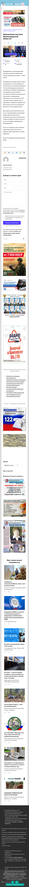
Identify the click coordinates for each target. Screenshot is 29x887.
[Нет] (27, 878)
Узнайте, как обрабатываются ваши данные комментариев (12, 233)
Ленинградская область (11, 53)
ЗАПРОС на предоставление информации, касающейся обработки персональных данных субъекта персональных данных (14, 838)
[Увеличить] (24, 281)
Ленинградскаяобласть (10, 147)
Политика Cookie (6, 845)
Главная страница (7, 29)
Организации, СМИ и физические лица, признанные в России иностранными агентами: (15, 394)
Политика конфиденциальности (14, 884)
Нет (17, 882)
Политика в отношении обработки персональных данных (14, 829)
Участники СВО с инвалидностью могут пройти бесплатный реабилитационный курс (14, 734)
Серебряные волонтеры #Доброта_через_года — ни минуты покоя (15, 583)
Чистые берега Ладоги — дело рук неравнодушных (13, 705)
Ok (12, 882)
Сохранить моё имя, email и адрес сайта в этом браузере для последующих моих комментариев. (14, 217)
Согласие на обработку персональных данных (14, 832)
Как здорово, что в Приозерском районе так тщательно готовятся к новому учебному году (14, 764)
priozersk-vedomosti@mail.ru (15, 857)
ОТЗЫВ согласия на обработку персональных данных (13, 842)
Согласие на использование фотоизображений (14, 834)
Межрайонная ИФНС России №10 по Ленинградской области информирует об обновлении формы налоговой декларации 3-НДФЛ (14, 615)
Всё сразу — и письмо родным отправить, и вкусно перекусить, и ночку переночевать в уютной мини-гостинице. (14, 675)
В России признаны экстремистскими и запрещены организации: (14, 389)
